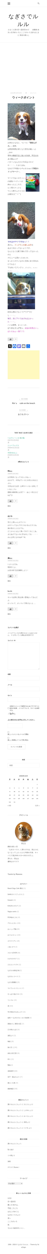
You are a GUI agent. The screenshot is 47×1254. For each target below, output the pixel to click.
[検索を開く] (38, 3)
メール (10, 685)
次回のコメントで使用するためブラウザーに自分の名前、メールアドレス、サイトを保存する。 (24, 708)
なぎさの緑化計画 (14, 970)
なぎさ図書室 (12, 982)
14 (32, 791)
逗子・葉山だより (14, 1077)
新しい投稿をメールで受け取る (18, 740)
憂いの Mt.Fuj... (13, 1205)
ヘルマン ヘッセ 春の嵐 (16, 438)
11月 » (37, 805)
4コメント (33, 93)
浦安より (11, 1035)
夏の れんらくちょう (14, 1104)
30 (10, 802)
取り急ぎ (11, 1149)
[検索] (37, 764)
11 (19, 791)
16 (10, 795)
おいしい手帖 (12, 929)
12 (23, 791)
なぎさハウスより (14, 1215)
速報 (9, 1161)
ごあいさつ (11, 947)
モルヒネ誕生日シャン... (16, 1228)
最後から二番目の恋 (14, 1024)
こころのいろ (12, 1221)
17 (14, 795)
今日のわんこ (12, 453)
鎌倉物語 (11, 1089)
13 (28, 791)
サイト (10, 695)
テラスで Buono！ (14, 1167)
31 (14, 802)
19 (23, 795)
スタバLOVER (12, 953)
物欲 (9, 1041)
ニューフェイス (13, 445)
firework (10, 900)
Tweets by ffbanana (15, 874)
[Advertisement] (23, 67)
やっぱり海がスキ (14, 994)
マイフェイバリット (14, 988)
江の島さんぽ (12, 1029)
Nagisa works (12, 911)
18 (19, 795)
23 (10, 798)
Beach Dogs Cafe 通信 (15, 888)
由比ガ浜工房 (12, 1053)
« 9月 (9, 805)
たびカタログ (12, 959)
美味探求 (11, 1071)
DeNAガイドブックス (15, 894)
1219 (9, 1198)
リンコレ (11, 1000)
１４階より (11, 1155)
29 (37, 798)
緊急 (9, 1065)
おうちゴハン (12, 935)
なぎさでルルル (23, 20)
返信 (9, 506)
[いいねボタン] (10, 339)
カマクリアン (12, 941)
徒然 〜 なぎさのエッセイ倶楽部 (18, 1018)
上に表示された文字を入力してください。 (22, 720)
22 (37, 795)
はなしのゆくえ (13, 1211)
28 (33, 798)
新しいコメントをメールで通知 (18, 734)
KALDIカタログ (13, 906)
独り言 (10, 1047)
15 (37, 791)
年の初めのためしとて (15, 1012)
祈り (9, 1059)
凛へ (9, 1218)
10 (14, 791)
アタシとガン (12, 923)
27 (28, 798)
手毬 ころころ (13, 1208)
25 (19, 798)
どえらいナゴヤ (13, 964)
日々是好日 (12, 1201)
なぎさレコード (13, 976)
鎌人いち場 (11, 1083)
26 (23, 798)
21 (32, 795)
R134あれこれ (12, 917)
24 (14, 798)
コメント (12, 640)
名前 (9, 674)
